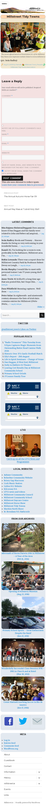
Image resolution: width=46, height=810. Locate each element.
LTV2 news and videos (14, 492)
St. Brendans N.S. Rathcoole (17, 511)
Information (9, 772)
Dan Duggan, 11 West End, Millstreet (21, 362)
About (7, 754)
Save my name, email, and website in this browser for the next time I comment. (21, 166)
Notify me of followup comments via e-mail (22, 129)
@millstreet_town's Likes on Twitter (19, 329)
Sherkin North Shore (14, 509)
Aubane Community (13, 475)
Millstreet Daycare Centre (16, 500)
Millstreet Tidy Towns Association (23, 67)
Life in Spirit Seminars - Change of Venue (24, 359)
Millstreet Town (30, 64)
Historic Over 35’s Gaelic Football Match (23, 354)
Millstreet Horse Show (14, 503)
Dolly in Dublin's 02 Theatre (17, 365)
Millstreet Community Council (18, 494)
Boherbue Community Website (18, 477)
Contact (8, 766)
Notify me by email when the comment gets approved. (22, 172)
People (39, 64)
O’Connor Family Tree (14, 376)
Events (7, 789)
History (7, 778)
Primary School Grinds (15, 373)
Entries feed (9, 743)
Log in (7, 740)
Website (6, 153)
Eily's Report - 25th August (16, 356)
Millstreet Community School (18, 497)
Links (6, 795)
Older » (40, 307)
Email (5, 144)
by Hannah (17, 64)
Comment (7, 96)
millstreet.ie (9, 783)
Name (5, 134)
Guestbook (9, 760)
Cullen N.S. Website (13, 486)
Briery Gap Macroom (14, 480)
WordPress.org (11, 748)
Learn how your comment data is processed (22, 185)
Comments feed (11, 746)
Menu (4, 4)
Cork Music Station (13, 483)
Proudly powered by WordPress (27, 803)
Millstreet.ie (8, 803)
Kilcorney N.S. (10, 489)
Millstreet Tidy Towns (14, 506)
